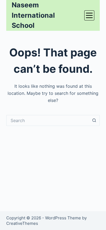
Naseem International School (33, 15)
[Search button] (94, 120)
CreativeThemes (22, 223)
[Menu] (89, 15)
